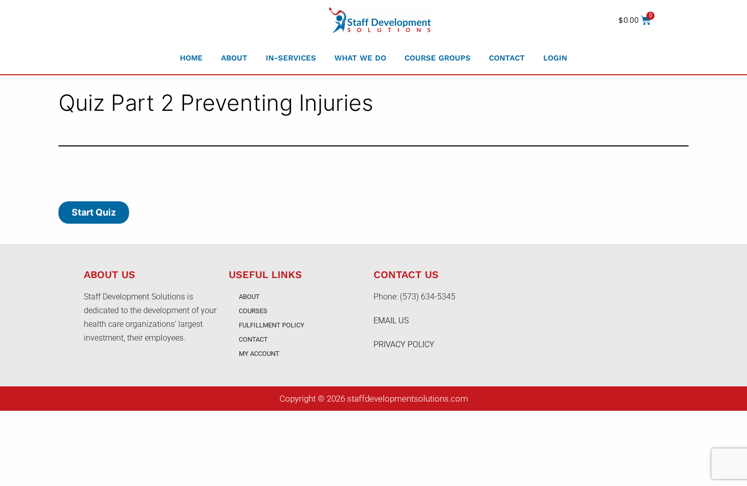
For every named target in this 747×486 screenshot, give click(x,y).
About (234, 58)
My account (259, 353)
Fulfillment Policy (271, 325)
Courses (253, 311)
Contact (507, 58)
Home (191, 58)
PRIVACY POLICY (404, 344)
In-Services (291, 58)
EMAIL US (391, 320)
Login (555, 58)
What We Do (360, 58)
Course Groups (437, 58)
